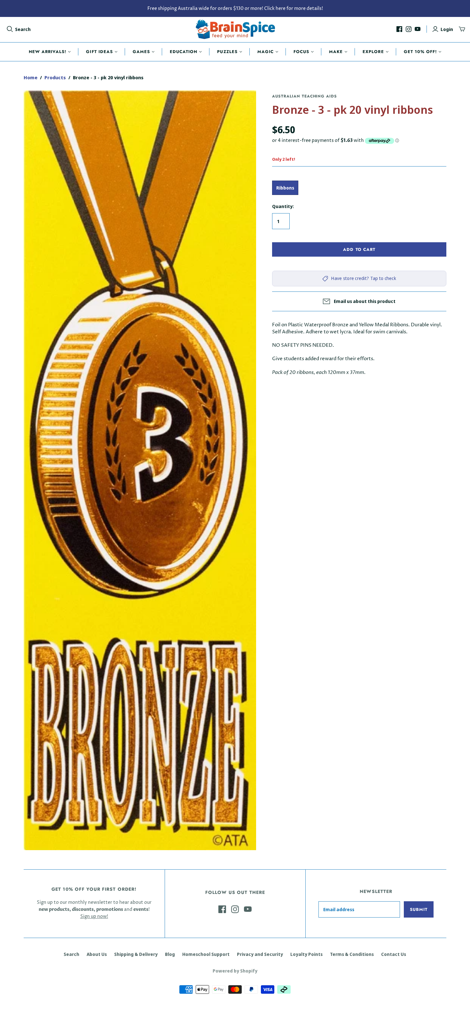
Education (183, 52)
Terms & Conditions (352, 954)
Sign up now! (94, 916)
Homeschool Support (206, 954)
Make (336, 52)
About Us (97, 954)
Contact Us (393, 954)
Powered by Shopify (235, 971)
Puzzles (227, 52)
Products (55, 77)
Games (141, 52)
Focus (301, 52)
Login (447, 29)
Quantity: (283, 206)
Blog (170, 954)
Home (30, 77)
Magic (265, 52)
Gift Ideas (99, 52)
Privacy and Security (260, 954)
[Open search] (10, 29)
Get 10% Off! (420, 52)
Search (23, 29)
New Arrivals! (48, 52)
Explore (373, 52)
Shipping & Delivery (136, 954)
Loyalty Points (306, 954)
